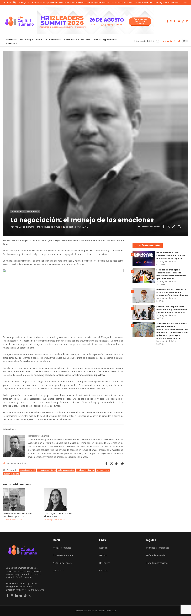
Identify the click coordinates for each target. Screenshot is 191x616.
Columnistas (53, 39)
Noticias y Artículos (31, 39)
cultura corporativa (66, 470)
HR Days (10, 43)
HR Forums (104, 562)
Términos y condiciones (157, 547)
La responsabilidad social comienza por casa (18, 515)
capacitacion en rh (27, 470)
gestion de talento (11, 474)
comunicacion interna (46, 470)
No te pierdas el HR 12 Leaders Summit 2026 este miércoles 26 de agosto (170, 255)
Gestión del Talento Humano (25, 211)
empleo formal (103, 470)
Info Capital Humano (24, 226)
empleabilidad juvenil (85, 470)
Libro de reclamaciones (157, 562)
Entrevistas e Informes (77, 39)
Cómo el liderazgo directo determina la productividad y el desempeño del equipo (171, 309)
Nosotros (11, 39)
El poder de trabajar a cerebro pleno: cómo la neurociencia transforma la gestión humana (171, 274)
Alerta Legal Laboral (105, 39)
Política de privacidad (156, 555)
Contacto (103, 570)
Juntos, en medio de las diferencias (58, 515)
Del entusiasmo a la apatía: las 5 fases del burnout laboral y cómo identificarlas (172, 292)
